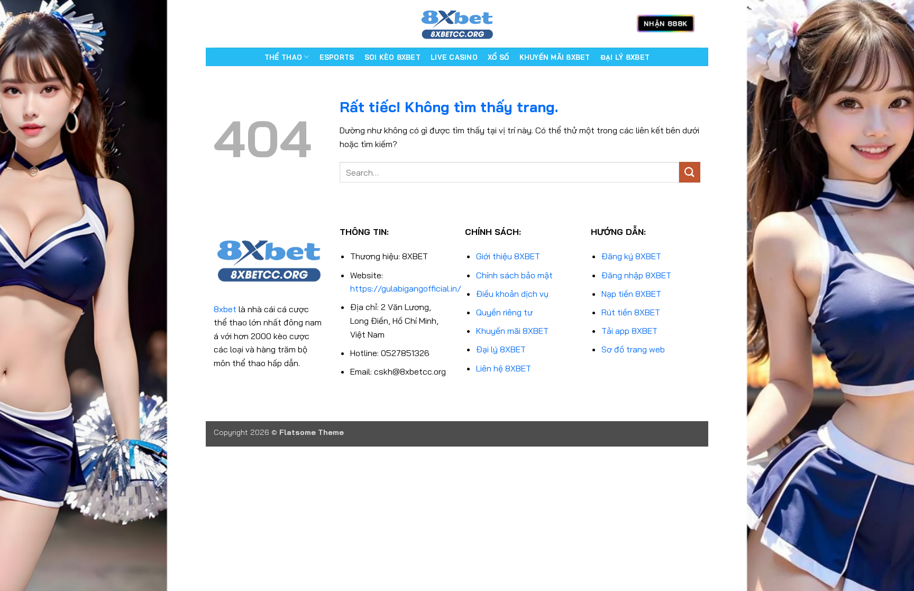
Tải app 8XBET (629, 330)
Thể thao (283, 57)
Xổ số (498, 57)
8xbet (225, 309)
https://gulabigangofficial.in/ (405, 288)
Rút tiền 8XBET (630, 312)
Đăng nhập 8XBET (636, 275)
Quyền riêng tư (504, 312)
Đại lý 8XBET (501, 349)
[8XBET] (457, 24)
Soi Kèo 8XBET (392, 57)
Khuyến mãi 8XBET (512, 330)
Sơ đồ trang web (633, 349)
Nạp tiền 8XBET (631, 293)
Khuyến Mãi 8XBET (554, 57)
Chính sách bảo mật (514, 275)
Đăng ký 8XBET (631, 256)
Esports (336, 57)
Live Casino (454, 57)
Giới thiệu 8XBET (508, 256)
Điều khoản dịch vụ (512, 293)
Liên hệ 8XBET (503, 368)
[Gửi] (689, 172)
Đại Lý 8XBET (625, 57)
